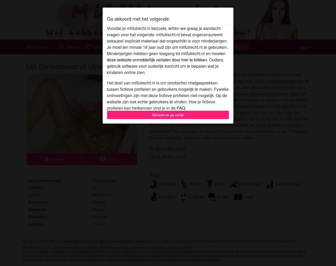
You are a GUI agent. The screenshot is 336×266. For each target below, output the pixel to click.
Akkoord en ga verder (168, 114)
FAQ (181, 108)
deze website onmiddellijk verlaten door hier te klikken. (157, 60)
